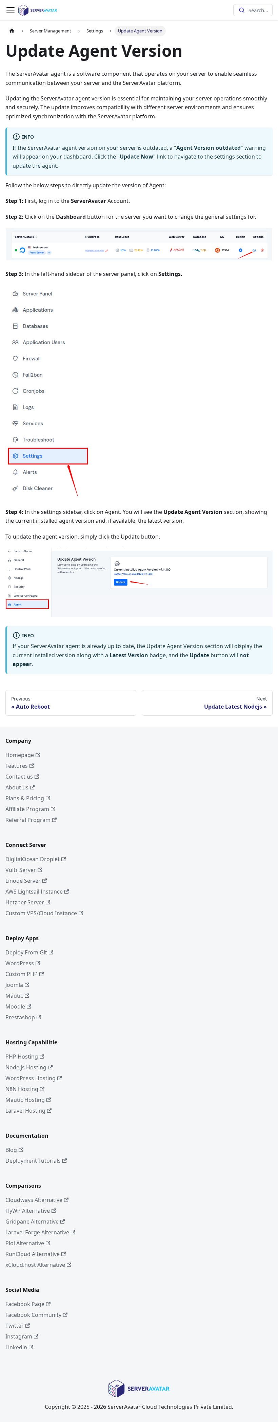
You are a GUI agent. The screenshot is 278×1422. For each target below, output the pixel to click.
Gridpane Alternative (32, 1221)
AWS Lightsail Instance (34, 891)
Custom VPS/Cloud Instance (41, 913)
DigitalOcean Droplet (32, 859)
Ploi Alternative (24, 1243)
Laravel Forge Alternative (37, 1232)
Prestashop (20, 1017)
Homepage (19, 755)
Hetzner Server (24, 902)
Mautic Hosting (25, 1100)
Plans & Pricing (24, 798)
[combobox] (253, 10)
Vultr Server (20, 870)
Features (16, 765)
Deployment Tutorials (33, 1160)
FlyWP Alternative (27, 1210)
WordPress (19, 963)
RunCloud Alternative (32, 1254)
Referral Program (28, 820)
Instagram (18, 1336)
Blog (11, 1150)
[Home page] (11, 31)
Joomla (14, 985)
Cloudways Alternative (33, 1200)
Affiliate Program (27, 809)
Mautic (14, 995)
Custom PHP (21, 974)
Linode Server (23, 880)
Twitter (14, 1325)
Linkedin (16, 1347)
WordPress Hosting (30, 1078)
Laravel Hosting (25, 1110)
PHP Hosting (21, 1056)
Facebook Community (33, 1315)
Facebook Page (24, 1304)
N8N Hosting (21, 1089)
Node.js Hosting (25, 1067)
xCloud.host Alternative (35, 1265)
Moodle (15, 1006)
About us (16, 787)
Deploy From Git (26, 952)
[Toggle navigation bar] (10, 10)
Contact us (19, 776)
